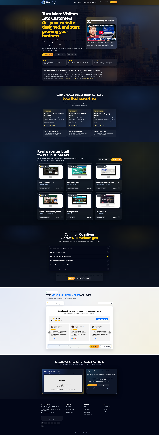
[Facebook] (42, 423)
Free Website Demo (88, 414)
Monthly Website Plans (70, 409)
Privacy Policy (105, 407)
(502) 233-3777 (47, 414)
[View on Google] (52, 326)
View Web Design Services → (50, 125)
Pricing (79, 2)
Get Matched (93, 2)
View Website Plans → (73, 125)
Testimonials (87, 409)
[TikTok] (42, 426)
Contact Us (86, 406)
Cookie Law (105, 409)
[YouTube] (55, 423)
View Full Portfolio (104, 159)
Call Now (88, 278)
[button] (49, 332)
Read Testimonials (98, 388)
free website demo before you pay (69, 78)
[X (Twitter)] (45, 423)
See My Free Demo (47, 54)
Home (74, 2)
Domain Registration (70, 412)
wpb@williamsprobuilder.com (50, 412)
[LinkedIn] (58, 423)
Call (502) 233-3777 (60, 54)
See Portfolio (90, 388)
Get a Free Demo (116, 159)
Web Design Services (107, 388)
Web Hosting (68, 407)
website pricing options (89, 78)
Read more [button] (53, 335)
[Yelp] (49, 423)
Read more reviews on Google (105, 303)
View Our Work (72, 54)
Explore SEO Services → (99, 125)
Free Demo (113, 2)
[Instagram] (52, 423)
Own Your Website (70, 411)
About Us (86, 407)
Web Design (86, 2)
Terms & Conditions (107, 406)
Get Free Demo (94, 346)
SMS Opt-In (105, 411)
